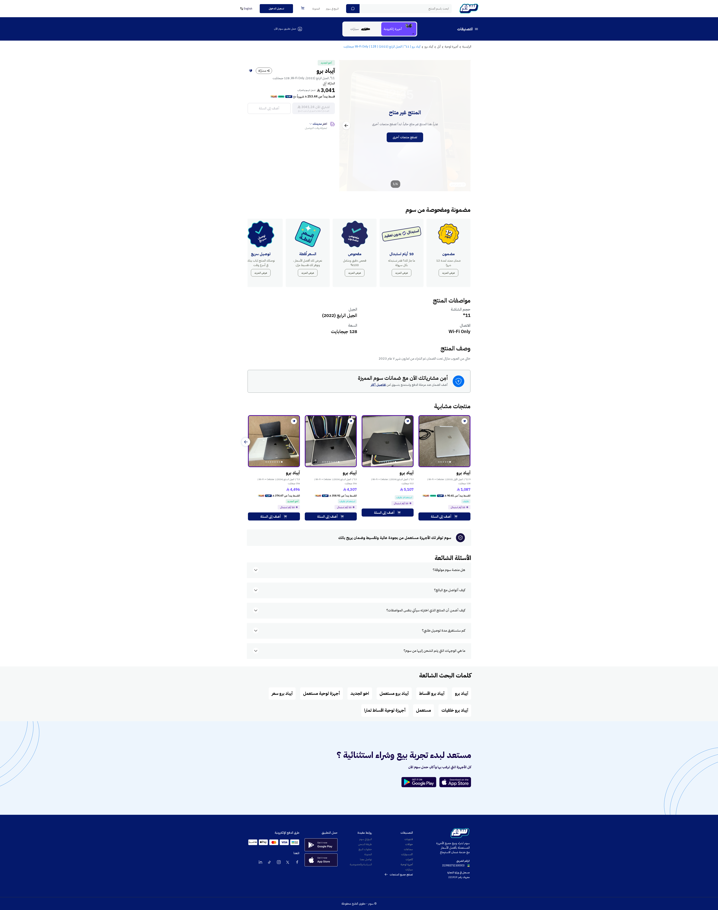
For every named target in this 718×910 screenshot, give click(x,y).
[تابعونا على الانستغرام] (279, 862)
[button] (353, 8)
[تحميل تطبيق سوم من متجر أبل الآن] (455, 782)
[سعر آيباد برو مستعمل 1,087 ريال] (444, 441)
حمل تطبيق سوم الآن (285, 29)
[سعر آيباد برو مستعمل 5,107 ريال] (388, 441)
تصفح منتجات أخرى (405, 137)
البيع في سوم (332, 9)
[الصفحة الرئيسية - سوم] (469, 8)
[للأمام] (246, 442)
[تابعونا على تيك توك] (269, 862)
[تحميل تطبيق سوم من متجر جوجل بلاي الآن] (420, 782)
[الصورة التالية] (346, 125)
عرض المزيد (448, 273)
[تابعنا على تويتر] (288, 862)
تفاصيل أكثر (378, 385)
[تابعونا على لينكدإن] (260, 862)
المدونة (316, 9)
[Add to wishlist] (251, 71)
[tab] (398, 29)
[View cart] (302, 8)
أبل (324, 83)
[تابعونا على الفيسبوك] (297, 862)
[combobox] (399, 8)
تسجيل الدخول (276, 8)
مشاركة (262, 70)
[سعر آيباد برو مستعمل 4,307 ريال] (331, 441)
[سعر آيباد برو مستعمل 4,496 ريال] (274, 441)
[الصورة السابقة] (463, 125)
